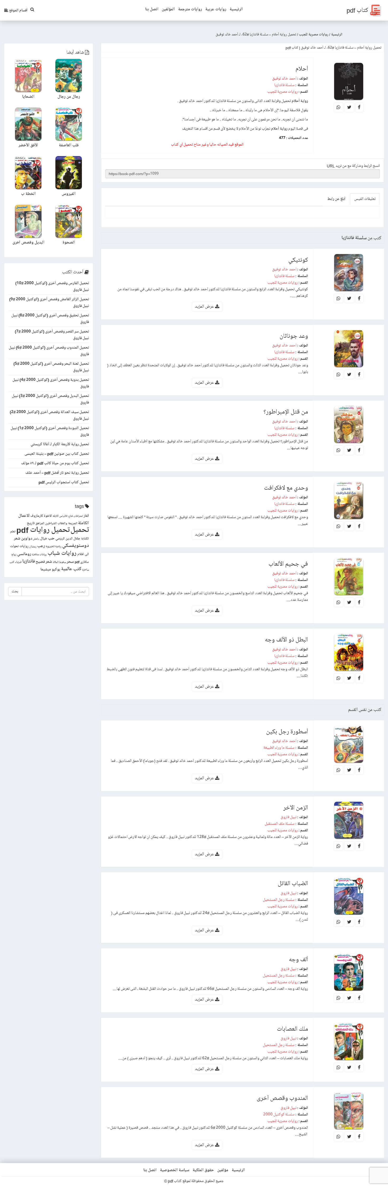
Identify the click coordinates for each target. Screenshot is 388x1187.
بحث (15, 591)
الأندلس (63, 516)
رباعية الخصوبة (53, 546)
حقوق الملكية (203, 1170)
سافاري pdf (82, 562)
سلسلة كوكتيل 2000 (279, 1114)
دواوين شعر (23, 538)
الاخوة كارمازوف (41, 516)
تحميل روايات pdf (43, 530)
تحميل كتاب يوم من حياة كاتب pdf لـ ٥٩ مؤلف (55, 463)
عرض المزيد (205, 306)
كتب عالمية (71, 569)
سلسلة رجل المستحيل (279, 899)
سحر (70, 562)
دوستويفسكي (75, 545)
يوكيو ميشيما (50, 569)
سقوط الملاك (59, 562)
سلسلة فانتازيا (284, 85)
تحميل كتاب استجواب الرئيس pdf (64, 482)
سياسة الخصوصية (174, 1170)
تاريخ (31, 523)
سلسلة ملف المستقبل (280, 823)
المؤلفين (168, 9)
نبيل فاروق (288, 817)
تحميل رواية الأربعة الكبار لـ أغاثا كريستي (60, 444)
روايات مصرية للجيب (282, 91)
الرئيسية (236, 9)
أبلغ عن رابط (336, 198)
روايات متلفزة (39, 554)
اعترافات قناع (75, 516)
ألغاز (86, 516)
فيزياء (18, 562)
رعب (41, 546)
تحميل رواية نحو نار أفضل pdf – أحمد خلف (57, 472)
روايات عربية (215, 9)
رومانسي (24, 554)
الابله (56, 516)
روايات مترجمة (190, 9)
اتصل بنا (151, 9)
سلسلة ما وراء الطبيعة (279, 747)
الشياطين (51, 523)
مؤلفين (222, 1170)
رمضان (32, 546)
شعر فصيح (44, 562)
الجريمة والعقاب (67, 523)
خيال (43, 538)
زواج (13, 554)
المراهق (39, 523)
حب (51, 538)
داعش (36, 539)
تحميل (79, 530)
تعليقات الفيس (365, 198)
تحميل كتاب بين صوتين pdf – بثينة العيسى (57, 453)
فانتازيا (28, 561)
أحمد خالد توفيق (284, 78)
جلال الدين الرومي (67, 538)
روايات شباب (62, 553)
